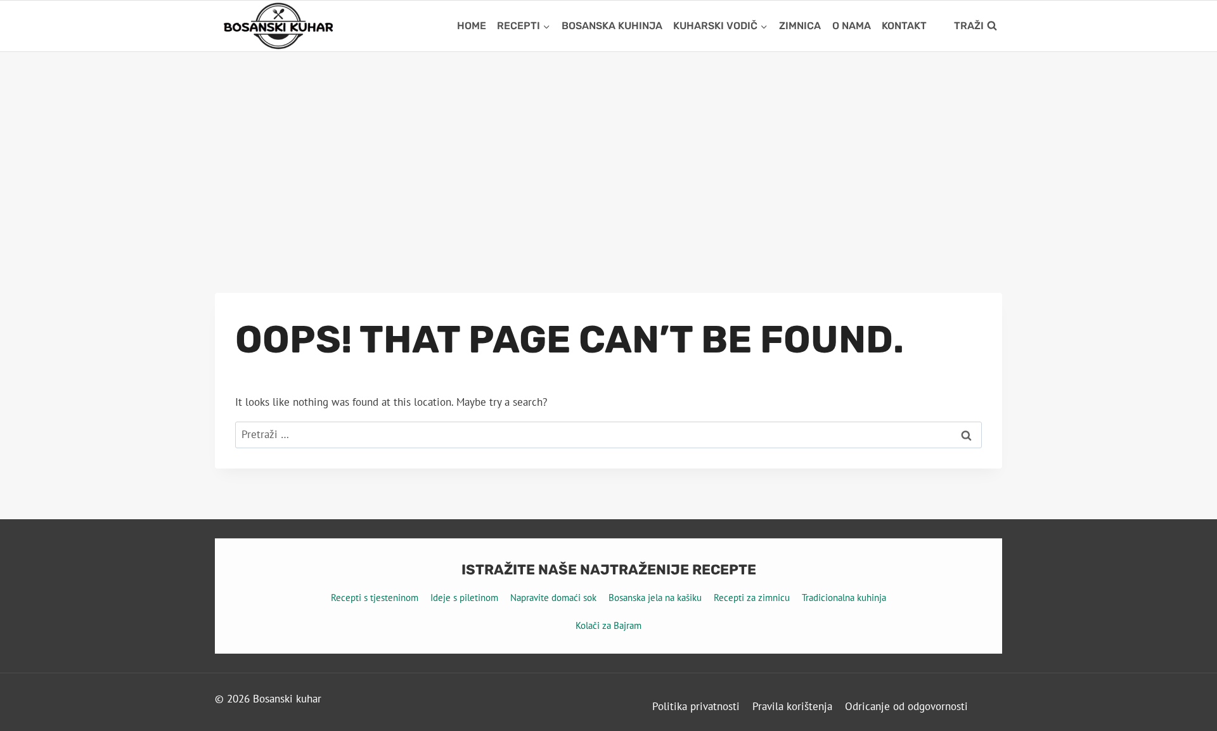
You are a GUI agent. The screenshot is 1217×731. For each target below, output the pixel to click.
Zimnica (800, 26)
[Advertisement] (608, 147)
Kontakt (904, 26)
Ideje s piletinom (464, 598)
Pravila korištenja (792, 706)
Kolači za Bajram (608, 625)
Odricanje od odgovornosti (906, 706)
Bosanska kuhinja (612, 26)
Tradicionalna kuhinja (844, 598)
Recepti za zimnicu (752, 598)
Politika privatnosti (696, 706)
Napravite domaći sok (553, 598)
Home (471, 26)
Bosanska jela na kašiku (655, 598)
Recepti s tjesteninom (374, 598)
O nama (851, 26)
